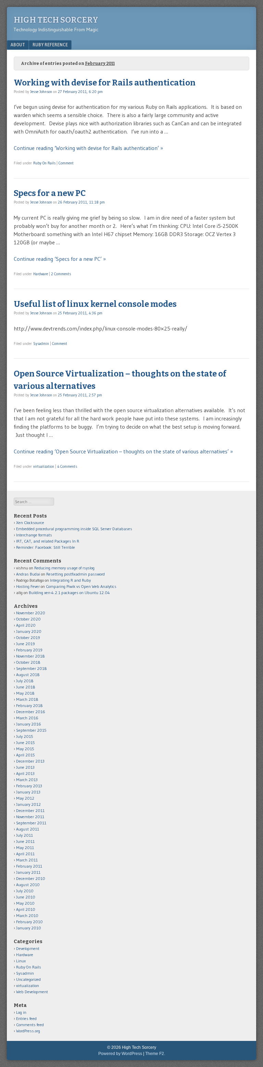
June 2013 (25, 767)
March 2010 (27, 915)
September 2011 (31, 822)
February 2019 (29, 649)
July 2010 (25, 890)
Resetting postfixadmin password (75, 574)
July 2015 (24, 736)
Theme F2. (155, 1053)
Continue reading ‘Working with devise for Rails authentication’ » (88, 147)
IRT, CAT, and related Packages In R (47, 541)
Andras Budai (28, 574)
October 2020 (28, 619)
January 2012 (28, 804)
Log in (21, 1012)
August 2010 (28, 884)
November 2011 (30, 816)
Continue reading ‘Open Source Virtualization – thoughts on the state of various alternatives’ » (123, 451)
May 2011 (25, 847)
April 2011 (25, 853)
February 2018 (29, 705)
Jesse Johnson (41, 91)
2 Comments (61, 273)
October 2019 (28, 637)
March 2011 (27, 859)
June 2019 (25, 643)
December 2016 (30, 711)
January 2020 (28, 631)
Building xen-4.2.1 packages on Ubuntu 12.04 (69, 592)
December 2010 (30, 878)
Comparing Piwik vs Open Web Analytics (81, 586)
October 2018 (28, 662)
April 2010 (25, 909)
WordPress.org (28, 1030)
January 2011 (28, 872)
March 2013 (27, 779)
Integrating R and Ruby (70, 580)
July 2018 (25, 680)
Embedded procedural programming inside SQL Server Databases (74, 528)
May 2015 (25, 748)
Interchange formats (34, 534)
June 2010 (25, 897)
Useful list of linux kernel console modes (95, 304)
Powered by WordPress (120, 1053)
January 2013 (28, 792)
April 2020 (26, 625)
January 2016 (28, 724)
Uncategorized (28, 979)
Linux (21, 960)
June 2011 (25, 841)
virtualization (43, 466)
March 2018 (27, 699)
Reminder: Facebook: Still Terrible (45, 547)
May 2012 (25, 798)
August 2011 (27, 829)
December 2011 (30, 810)
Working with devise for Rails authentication (105, 83)
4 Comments (67, 466)
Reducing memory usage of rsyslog (64, 567)
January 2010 (28, 927)
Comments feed (30, 1024)
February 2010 (29, 921)
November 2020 (30, 612)
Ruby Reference (50, 44)
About (18, 44)
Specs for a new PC (50, 193)
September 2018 (31, 668)
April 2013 (25, 773)
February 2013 (29, 785)
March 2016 (27, 717)
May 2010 (25, 903)
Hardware (40, 273)
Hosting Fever (28, 586)
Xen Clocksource (30, 522)
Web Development (32, 991)
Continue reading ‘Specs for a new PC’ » (60, 258)
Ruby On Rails (44, 163)
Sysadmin (41, 343)
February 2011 (29, 866)
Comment (66, 163)
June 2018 (25, 686)
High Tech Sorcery (56, 20)
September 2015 (31, 730)
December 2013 (30, 761)
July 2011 (24, 835)
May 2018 (25, 693)
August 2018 (28, 674)
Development (27, 948)
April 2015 (25, 754)
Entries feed (26, 1018)
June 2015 (25, 742)
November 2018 (30, 656)
